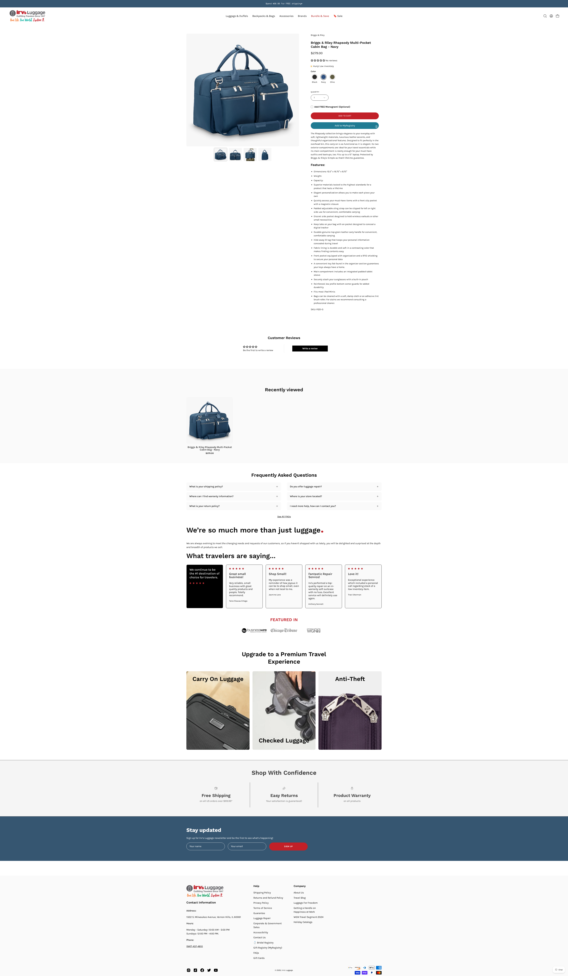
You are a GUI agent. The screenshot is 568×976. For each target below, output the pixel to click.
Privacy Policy (261, 902)
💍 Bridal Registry (263, 942)
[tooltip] (376, 126)
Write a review (310, 348)
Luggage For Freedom (306, 902)
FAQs (256, 952)
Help (256, 886)
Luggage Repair (262, 918)
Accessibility (260, 932)
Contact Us (259, 937)
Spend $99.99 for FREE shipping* (284, 3)
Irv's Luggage (287, 970)
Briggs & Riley (318, 35)
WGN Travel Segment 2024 (308, 917)
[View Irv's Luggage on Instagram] (188, 970)
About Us (299, 892)
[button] (302, 16)
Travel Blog (300, 897)
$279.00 (210, 453)
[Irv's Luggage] (27, 16)
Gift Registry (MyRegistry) (267, 947)
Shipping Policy (262, 892)
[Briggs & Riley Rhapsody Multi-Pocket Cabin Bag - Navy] (220, 154)
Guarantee (259, 913)
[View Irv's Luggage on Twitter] (209, 970)
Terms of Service (262, 908)
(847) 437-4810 (194, 946)
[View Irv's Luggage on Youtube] (216, 970)
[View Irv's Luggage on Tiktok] (195, 970)
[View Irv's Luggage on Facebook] (202, 970)
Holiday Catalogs (303, 922)
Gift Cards (259, 958)
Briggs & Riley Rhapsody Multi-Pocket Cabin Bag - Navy (210, 448)
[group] (284, 3)
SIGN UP (288, 846)
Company (300, 886)
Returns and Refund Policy (268, 897)
